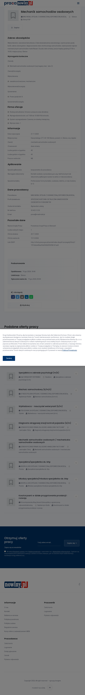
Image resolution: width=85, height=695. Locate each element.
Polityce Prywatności (69, 350)
